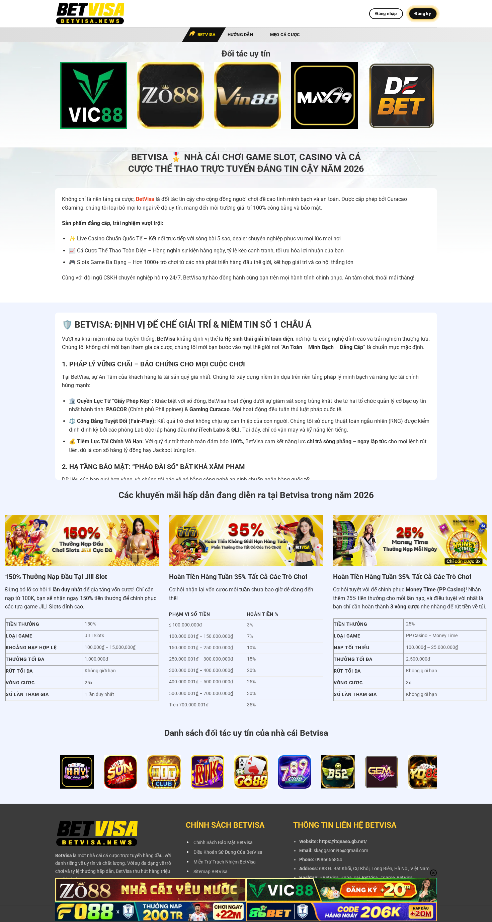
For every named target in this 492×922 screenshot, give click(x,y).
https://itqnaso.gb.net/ (343, 841)
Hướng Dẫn (240, 34)
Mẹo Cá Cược (285, 34)
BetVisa (206, 34)
